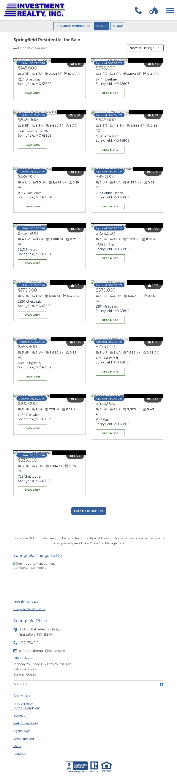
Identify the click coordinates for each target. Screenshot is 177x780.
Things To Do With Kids (29, 609)
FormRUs (22, 754)
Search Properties (75, 26)
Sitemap (19, 715)
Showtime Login (24, 738)
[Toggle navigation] (170, 10)
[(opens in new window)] (161, 684)
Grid (103, 26)
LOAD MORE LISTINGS (88, 511)
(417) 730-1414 (30, 643)
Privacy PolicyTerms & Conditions (26, 706)
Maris (22, 746)
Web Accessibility (25, 723)
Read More (29, 92)
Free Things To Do (25, 601)
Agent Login (22, 731)
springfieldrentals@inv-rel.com (42, 651)
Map (119, 26)
